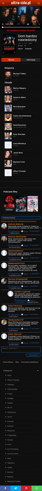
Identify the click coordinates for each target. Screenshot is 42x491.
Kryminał (10, 426)
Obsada (11, 60)
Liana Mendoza (19, 143)
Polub (25, 231)
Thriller (9, 467)
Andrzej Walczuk (15, 224)
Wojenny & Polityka (13, 481)
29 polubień (20, 302)
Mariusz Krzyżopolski (18, 279)
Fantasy (10, 403)
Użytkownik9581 (15, 251)
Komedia (28, 48)
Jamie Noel (18, 153)
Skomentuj (33, 355)
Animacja (10, 384)
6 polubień (34, 314)
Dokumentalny (12, 389)
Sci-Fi (9, 444)
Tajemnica (10, 463)
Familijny (10, 398)
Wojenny (10, 477)
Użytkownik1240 (15, 320)
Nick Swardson (19, 107)
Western (10, 472)
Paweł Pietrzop (15, 306)
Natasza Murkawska (17, 236)
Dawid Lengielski (22, 291)
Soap (9, 458)
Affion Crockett (19, 171)
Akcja (9, 375)
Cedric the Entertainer (22, 116)
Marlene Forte (19, 162)
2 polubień (34, 286)
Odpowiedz (14, 231)
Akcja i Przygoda (13, 380)
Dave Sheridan (19, 134)
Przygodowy (11, 435)
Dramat (9, 394)
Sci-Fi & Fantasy (12, 449)
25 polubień (34, 245)
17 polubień (34, 273)
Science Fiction (12, 454)
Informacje (31, 60)
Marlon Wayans (19, 88)
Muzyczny (10, 431)
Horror (20, 48)
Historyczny (11, 412)
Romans (10, 440)
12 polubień (34, 328)
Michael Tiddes (19, 74)
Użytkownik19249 (16, 263)
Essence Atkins (19, 97)
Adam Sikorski (14, 334)
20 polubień (34, 231)
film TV (9, 407)
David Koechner (19, 125)
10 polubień (34, 258)
